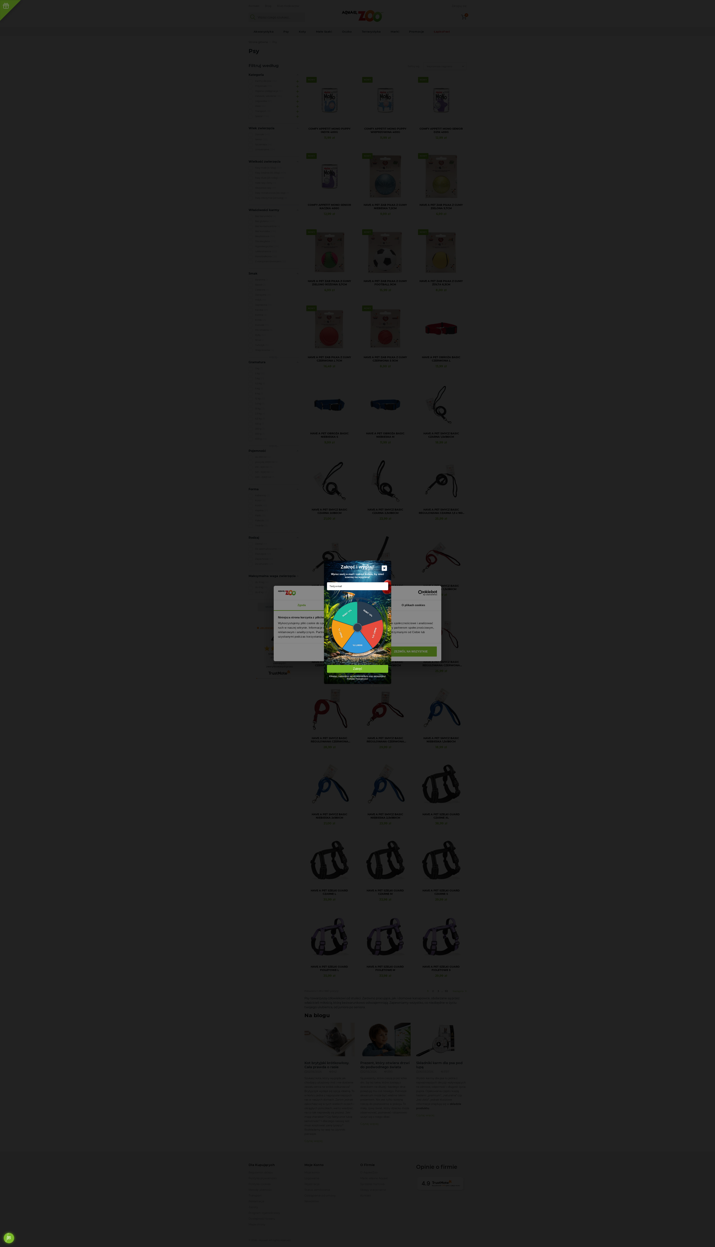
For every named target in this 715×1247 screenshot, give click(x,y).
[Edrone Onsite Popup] (357, 623)
